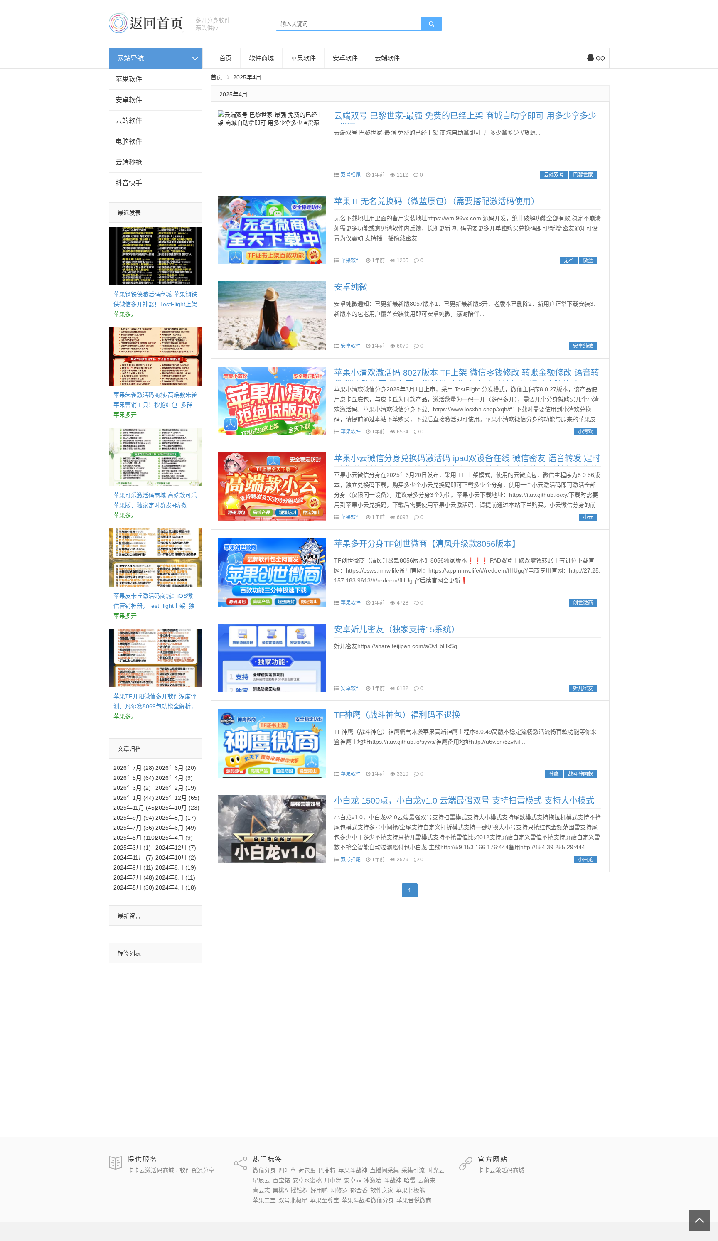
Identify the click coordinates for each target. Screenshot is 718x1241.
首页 (225, 57)
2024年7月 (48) (133, 877)
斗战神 (148, 1032)
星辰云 (148, 1008)
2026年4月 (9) (174, 777)
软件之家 (150, 1068)
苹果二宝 (162, 1080)
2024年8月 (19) (175, 867)
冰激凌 (124, 1032)
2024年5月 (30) (133, 887)
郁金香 (124, 1068)
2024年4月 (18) (175, 887)
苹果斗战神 (153, 984)
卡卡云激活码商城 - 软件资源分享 (171, 1170)
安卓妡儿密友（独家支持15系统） (397, 629)
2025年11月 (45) (135, 807)
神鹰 (554, 774)
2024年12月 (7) (175, 847)
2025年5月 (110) (135, 837)
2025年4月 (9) (174, 837)
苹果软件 (129, 79)
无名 (569, 260)
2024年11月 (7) (133, 857)
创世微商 (583, 603)
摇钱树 (124, 1056)
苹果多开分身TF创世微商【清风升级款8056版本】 (427, 543)
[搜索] (431, 24)
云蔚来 (124, 1044)
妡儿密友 (583, 688)
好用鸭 (148, 1056)
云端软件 (129, 120)
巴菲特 (124, 984)
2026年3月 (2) (132, 787)
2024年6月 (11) (175, 877)
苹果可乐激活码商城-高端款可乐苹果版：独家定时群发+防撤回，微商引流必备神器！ (155, 505)
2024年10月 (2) (175, 857)
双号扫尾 (351, 175)
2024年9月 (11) (133, 867)
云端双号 (554, 175)
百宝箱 (171, 1008)
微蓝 (588, 260)
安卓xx (183, 1020)
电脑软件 (129, 141)
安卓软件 (129, 99)
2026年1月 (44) (133, 797)
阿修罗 (171, 1056)
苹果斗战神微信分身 (142, 1104)
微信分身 (127, 972)
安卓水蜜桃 (130, 1020)
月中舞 (159, 1020)
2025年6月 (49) (175, 827)
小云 (588, 517)
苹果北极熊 (130, 1080)
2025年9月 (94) (133, 817)
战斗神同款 (580, 774)
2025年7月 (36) (133, 827)
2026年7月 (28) (133, 767)
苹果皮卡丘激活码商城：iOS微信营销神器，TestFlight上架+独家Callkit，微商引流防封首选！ (153, 605)
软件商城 (261, 57)
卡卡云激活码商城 (501, 1170)
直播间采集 (130, 996)
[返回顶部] (699, 1220)
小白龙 (585, 860)
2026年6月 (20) (175, 767)
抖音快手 (129, 183)
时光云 (124, 1008)
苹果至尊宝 (165, 1092)
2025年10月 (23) (177, 807)
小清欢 (585, 432)
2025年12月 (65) (177, 797)
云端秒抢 (129, 162)
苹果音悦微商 (133, 1116)
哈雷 (169, 1032)
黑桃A (170, 1044)
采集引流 (162, 996)
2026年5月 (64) (133, 777)
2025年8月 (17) (175, 817)
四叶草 (153, 972)
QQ (600, 58)
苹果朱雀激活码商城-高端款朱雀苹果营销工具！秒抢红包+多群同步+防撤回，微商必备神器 (155, 404)
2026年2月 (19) (175, 787)
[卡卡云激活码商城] (146, 31)
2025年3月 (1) (132, 847)
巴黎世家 (583, 175)
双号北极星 (130, 1092)
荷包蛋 (177, 972)
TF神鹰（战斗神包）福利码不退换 (397, 715)
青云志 (148, 1044)
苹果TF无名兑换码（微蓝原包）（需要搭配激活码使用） (436, 201)
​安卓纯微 (350, 287)
